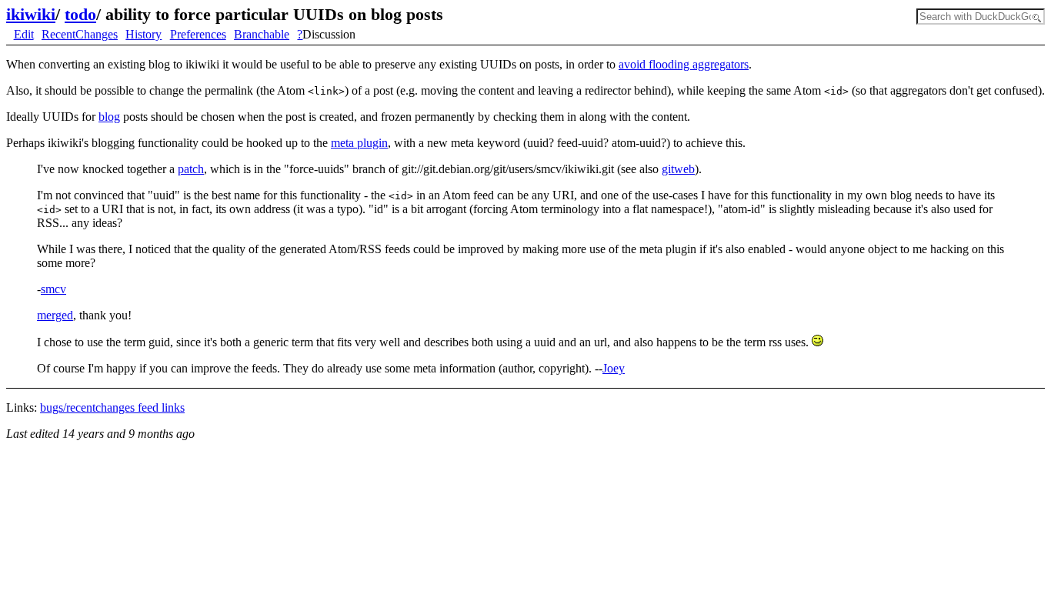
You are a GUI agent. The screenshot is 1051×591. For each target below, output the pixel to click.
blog (109, 116)
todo (80, 14)
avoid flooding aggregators (684, 64)
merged (55, 315)
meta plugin (359, 142)
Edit (24, 34)
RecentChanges (80, 34)
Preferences (198, 34)
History (143, 34)
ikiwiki (30, 14)
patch (191, 168)
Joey (613, 368)
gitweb (678, 168)
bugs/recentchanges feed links (112, 407)
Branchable (261, 34)
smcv (53, 289)
